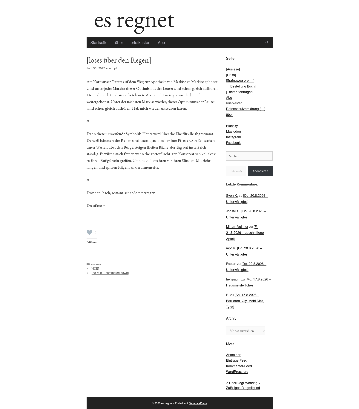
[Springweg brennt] (240, 80)
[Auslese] (233, 69)
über (119, 42)
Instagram (233, 136)
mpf (229, 247)
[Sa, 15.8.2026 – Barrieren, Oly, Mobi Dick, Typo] (245, 300)
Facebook (233, 142)
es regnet (134, 18)
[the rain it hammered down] (110, 272)
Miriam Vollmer (237, 226)
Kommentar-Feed (239, 365)
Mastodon (233, 131)
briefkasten (140, 42)
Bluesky (232, 125)
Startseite (99, 42)
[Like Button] (89, 232)
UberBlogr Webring (243, 382)
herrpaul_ (233, 279)
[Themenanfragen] (240, 91)
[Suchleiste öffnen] (266, 42)
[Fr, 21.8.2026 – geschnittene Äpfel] (245, 232)
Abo (161, 42)
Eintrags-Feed (236, 360)
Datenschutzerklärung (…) (245, 108)
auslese (96, 264)
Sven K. (232, 195)
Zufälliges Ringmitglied (243, 387)
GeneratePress (198, 403)
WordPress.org (237, 371)
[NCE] (95, 268)
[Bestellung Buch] (242, 86)
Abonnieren (260, 171)
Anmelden (233, 354)
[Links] (231, 74)
